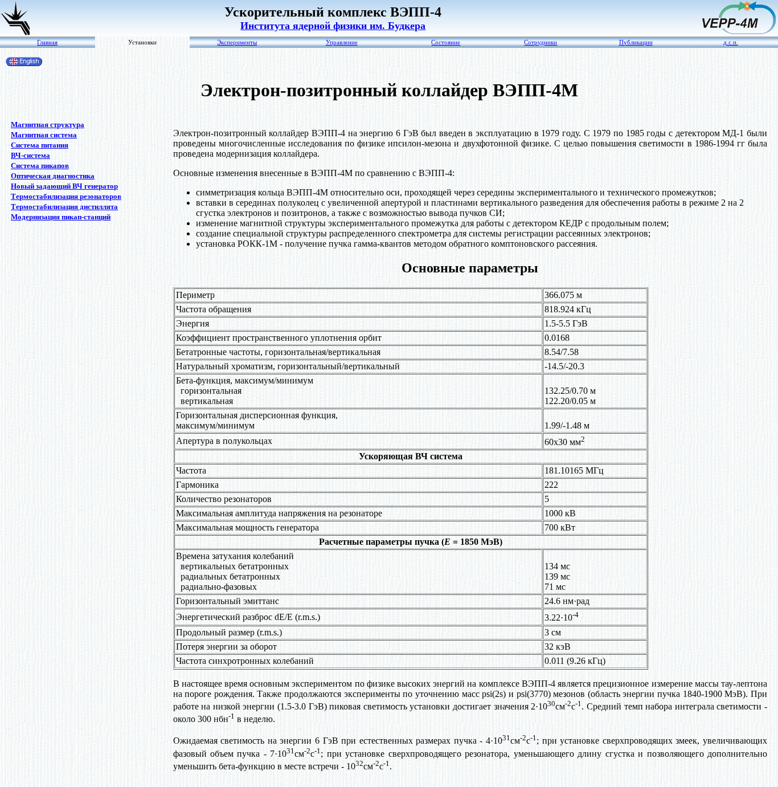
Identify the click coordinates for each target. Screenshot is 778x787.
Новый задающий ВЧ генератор (64, 186)
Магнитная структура (47, 124)
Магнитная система (44, 135)
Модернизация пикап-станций (60, 217)
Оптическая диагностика (53, 176)
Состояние (445, 42)
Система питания (39, 145)
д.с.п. (730, 42)
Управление (342, 42)
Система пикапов (40, 165)
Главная (47, 42)
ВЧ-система (30, 155)
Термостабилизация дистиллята (64, 206)
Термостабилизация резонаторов (66, 196)
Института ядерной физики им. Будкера (332, 25)
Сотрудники (540, 42)
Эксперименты (237, 42)
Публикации (636, 42)
